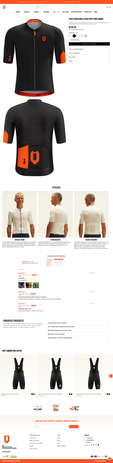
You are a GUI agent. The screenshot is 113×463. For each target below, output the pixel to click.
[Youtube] (98, 445)
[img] (21, 273)
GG (82, 35)
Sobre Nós (32, 445)
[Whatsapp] (91, 445)
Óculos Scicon (65, 12)
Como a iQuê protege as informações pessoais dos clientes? (61, 326)
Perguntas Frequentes (61, 445)
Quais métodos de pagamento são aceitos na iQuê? (59, 330)
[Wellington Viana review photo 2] (28, 285)
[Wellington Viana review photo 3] (36, 285)
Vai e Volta (72, 57)
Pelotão (58, 440)
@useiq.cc (88, 442)
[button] (49, 259)
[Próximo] (110, 376)
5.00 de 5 (31, 261)
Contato (58, 443)
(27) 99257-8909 (89, 438)
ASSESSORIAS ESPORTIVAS (76, 12)
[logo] (4, 7)
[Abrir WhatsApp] (3, 460)
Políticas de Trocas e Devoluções (36, 443)
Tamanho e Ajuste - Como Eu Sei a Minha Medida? (60, 337)
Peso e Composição (74, 53)
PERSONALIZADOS (87, 12)
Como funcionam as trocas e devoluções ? (57, 323)
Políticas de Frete (33, 438)
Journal (58, 438)
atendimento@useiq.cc (90, 440)
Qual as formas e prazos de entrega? (56, 334)
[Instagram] (93, 445)
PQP (70, 61)
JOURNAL (95, 12)
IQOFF (59, 12)
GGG (85, 35)
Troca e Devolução (33, 448)
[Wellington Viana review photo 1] (21, 285)
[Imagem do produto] (19, 373)
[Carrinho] (110, 7)
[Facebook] (96, 445)
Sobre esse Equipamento (76, 49)
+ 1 (35, 394)
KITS (54, 12)
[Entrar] (107, 7)
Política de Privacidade (34, 440)
